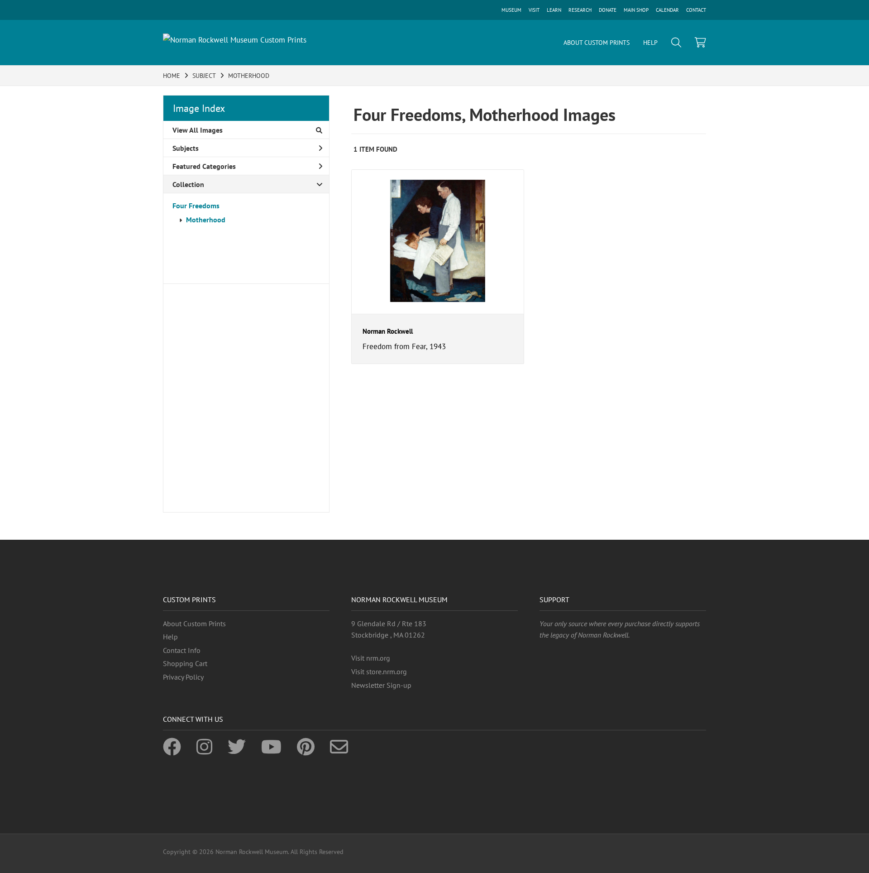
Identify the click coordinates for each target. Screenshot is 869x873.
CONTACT (696, 10)
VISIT (534, 10)
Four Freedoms (196, 205)
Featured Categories (204, 166)
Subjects (185, 148)
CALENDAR (667, 10)
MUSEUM (511, 10)
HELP (650, 42)
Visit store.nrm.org (379, 671)
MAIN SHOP (636, 10)
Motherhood (205, 219)
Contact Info (182, 650)
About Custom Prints (194, 623)
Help (170, 636)
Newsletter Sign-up (381, 685)
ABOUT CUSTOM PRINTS (596, 42)
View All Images (197, 129)
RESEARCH (580, 10)
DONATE (607, 10)
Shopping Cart (185, 663)
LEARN (554, 10)
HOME (171, 76)
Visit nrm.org (370, 657)
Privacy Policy (183, 676)
